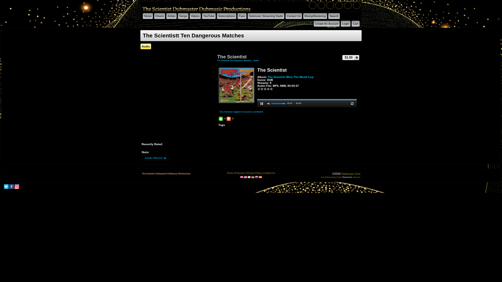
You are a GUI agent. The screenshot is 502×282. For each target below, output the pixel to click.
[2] (260, 88)
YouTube (208, 16)
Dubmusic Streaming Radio (266, 16)
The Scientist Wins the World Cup (291, 77)
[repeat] (352, 103)
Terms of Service (236, 173)
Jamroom (356, 177)
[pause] (261, 103)
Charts (160, 16)
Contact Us (294, 16)
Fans (242, 16)
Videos (195, 16)
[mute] (268, 103)
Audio (256, 60)
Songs (183, 16)
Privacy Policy (254, 173)
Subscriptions (226, 16)
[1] (258, 88)
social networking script (331, 177)
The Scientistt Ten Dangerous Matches (234, 60)
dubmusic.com (350, 173)
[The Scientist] (236, 85)
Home (148, 16)
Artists (171, 16)
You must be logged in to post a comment (241, 111)
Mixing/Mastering (315, 16)
